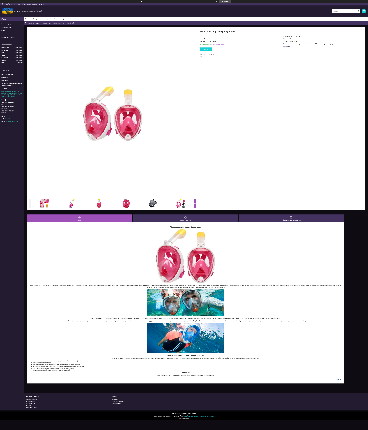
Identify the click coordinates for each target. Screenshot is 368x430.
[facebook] (338, 379)
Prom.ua (193, 413)
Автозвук (29, 405)
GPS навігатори (30, 403)
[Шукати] (358, 11)
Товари (35, 19)
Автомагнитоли (30, 401)
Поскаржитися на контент (191, 416)
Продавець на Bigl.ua (184, 415)
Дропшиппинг (6, 27)
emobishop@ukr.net (12, 121)
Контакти (57, 19)
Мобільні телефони (31, 399)
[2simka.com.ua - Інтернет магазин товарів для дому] (7, 11)
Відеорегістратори (31, 407)
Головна (27, 19)
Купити (206, 49)
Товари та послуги (33, 23)
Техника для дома (46, 23)
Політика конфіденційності (206, 416)
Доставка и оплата (7, 37)
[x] (340, 379)
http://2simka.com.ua (11, 119)
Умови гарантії (46, 19)
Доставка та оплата (69, 19)
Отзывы (4, 34)
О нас (3, 30)
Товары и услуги (7, 24)
